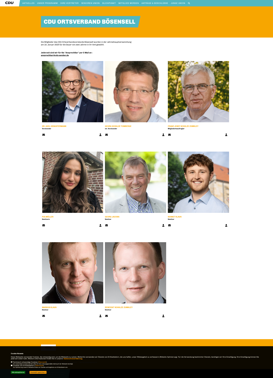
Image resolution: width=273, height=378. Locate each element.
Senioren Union (90, 3)
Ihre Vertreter (69, 3)
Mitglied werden (128, 3)
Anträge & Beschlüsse (155, 3)
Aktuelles (28, 3)
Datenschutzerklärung (73, 359)
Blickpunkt (109, 3)
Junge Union (178, 3)
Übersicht (42, 362)
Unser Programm (47, 3)
